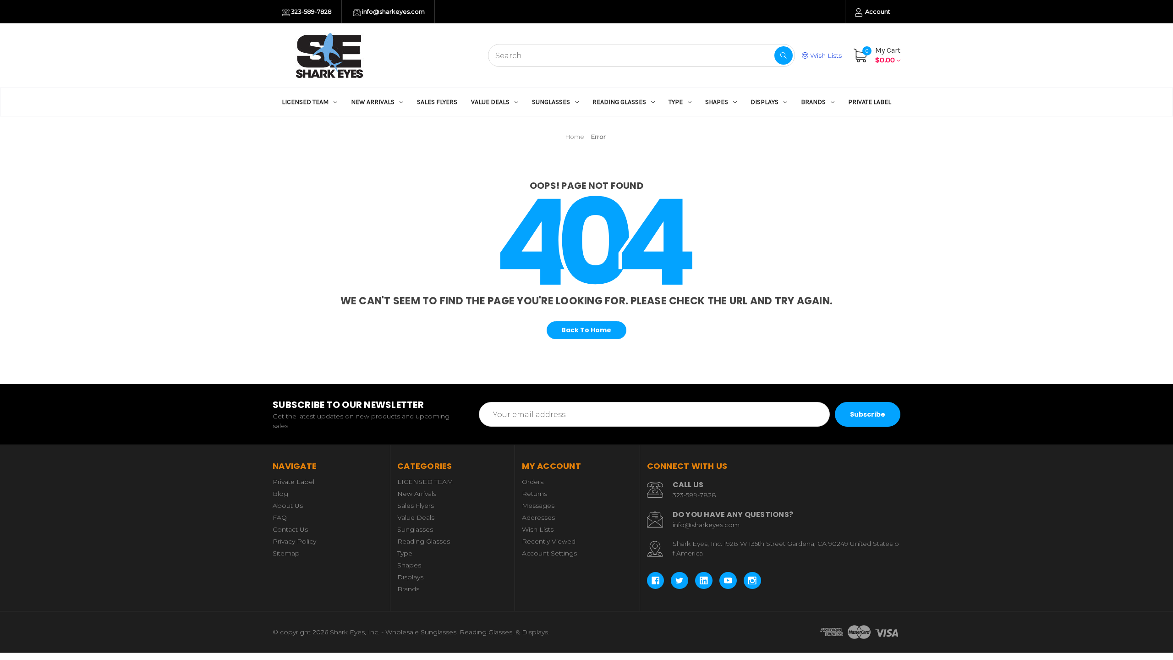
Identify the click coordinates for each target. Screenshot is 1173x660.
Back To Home (586, 330)
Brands (813, 102)
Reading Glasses (619, 102)
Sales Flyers (437, 102)
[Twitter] (679, 580)
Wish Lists (825, 55)
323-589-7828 (311, 11)
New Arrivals (373, 102)
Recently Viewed (549, 541)
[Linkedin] (704, 580)
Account (877, 11)
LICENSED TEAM (305, 102)
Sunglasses (551, 102)
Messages (538, 505)
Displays (764, 102)
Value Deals (490, 102)
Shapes (716, 102)
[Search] (783, 55)
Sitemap (286, 553)
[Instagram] (752, 580)
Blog (280, 494)
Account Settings (549, 553)
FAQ (280, 517)
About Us (288, 505)
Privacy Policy (294, 541)
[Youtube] (728, 580)
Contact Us (290, 529)
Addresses (538, 517)
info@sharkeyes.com (393, 11)
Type (676, 102)
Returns (534, 494)
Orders (532, 482)
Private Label (869, 102)
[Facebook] (655, 580)
